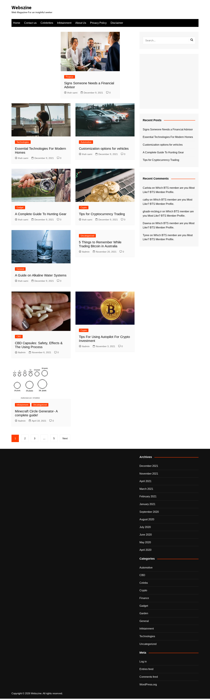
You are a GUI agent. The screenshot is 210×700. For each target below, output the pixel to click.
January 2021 (147, 504)
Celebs (143, 582)
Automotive (86, 142)
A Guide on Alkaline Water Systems (40, 275)
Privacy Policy (98, 22)
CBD (19, 336)
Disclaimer (117, 22)
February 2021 (148, 496)
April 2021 (145, 481)
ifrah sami (72, 92)
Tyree (146, 235)
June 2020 (145, 534)
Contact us (30, 22)
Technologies (23, 142)
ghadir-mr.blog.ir (152, 211)
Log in (143, 661)
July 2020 (145, 527)
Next (65, 438)
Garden (143, 613)
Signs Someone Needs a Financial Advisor (168, 129)
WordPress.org (148, 684)
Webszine (21, 7)
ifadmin (86, 251)
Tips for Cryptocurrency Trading (102, 214)
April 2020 (145, 549)
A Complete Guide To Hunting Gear (40, 214)
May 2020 (145, 542)
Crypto (84, 207)
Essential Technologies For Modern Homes (168, 137)
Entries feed (146, 669)
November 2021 (148, 473)
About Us (80, 22)
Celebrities (47, 22)
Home (16, 22)
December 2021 (148, 466)
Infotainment (64, 22)
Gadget (20, 207)
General (20, 269)
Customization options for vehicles (104, 148)
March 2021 (146, 488)
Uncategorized (87, 235)
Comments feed (148, 676)
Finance (69, 77)
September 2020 (149, 511)
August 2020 (146, 519)
